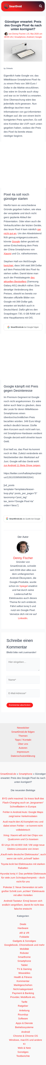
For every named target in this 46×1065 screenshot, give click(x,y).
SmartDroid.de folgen (23, 731)
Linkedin (22, 618)
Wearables (24, 973)
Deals (23, 924)
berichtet (8, 265)
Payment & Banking (23, 993)
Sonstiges (23, 1052)
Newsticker (23, 727)
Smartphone (20, 37)
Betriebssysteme (24, 1027)
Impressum (23, 751)
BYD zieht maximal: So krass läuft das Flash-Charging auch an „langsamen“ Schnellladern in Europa (23, 802)
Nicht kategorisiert (23, 989)
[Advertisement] (23, 165)
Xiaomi (7, 253)
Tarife (24, 1002)
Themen (23, 735)
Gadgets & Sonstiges (24, 941)
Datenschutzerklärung (23, 756)
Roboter (24, 953)
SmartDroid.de (8, 774)
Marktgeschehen (23, 985)
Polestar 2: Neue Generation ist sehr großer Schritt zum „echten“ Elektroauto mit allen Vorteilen (23, 891)
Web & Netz (24, 1048)
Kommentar (23, 981)
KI (24, 1044)
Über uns (23, 744)
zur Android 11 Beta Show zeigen (22, 465)
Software (23, 1018)
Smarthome (24, 957)
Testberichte (23, 1056)
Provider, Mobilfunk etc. (23, 997)
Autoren (23, 748)
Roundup (23, 1014)
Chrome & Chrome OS (25, 1035)
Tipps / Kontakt (23, 739)
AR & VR (24, 933)
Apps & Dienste (24, 1023)
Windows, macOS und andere (25, 1040)
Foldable (24, 936)
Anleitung (24, 1010)
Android (30, 37)
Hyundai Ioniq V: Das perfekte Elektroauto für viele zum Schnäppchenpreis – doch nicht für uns (23, 877)
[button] (40, 6)
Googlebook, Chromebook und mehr (24, 945)
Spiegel (23, 586)
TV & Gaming (24, 969)
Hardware (23, 928)
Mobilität (24, 949)
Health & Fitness (23, 977)
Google (38, 37)
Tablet (24, 965)
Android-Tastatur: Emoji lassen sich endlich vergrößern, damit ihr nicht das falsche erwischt (23, 904)
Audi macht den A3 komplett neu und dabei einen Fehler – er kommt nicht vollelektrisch (23, 825)
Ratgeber (23, 1005)
